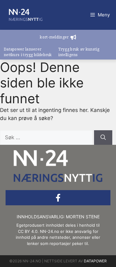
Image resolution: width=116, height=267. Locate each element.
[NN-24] (25, 15)
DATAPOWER (95, 261)
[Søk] (103, 137)
